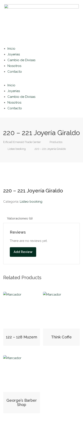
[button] (41, 79)
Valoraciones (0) (20, 218)
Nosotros (14, 66)
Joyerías (13, 54)
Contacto (14, 72)
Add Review (23, 252)
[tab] (41, 218)
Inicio (11, 49)
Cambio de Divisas (21, 60)
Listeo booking (31, 202)
